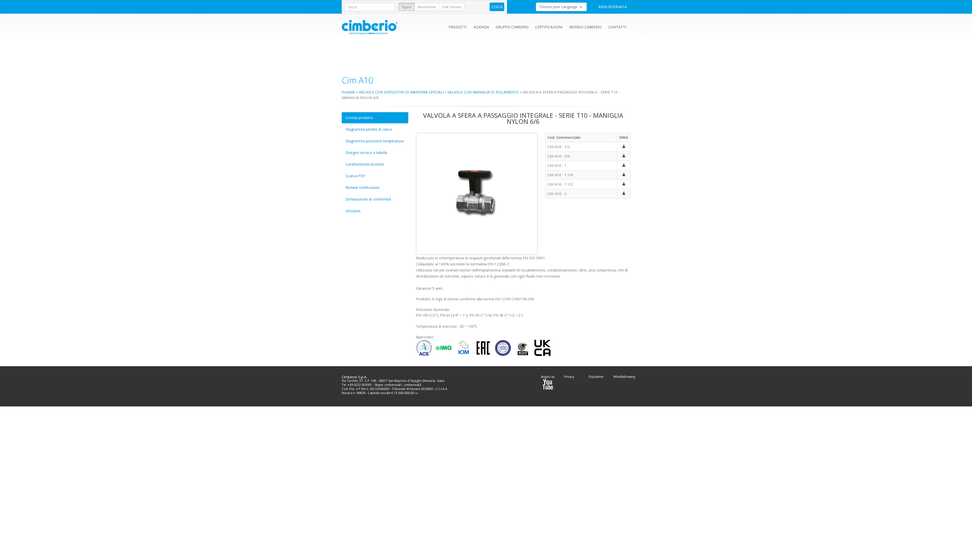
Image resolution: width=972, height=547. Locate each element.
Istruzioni (353, 210)
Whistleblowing (624, 377)
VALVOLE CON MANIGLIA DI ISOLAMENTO (483, 92)
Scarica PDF (355, 175)
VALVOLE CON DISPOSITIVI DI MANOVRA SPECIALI (401, 92)
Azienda (481, 27)
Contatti (617, 27)
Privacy (569, 377)
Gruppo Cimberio (512, 27)
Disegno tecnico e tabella (366, 152)
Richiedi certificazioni (362, 187)
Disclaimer (596, 377)
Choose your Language (558, 6)
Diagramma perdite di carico (369, 129)
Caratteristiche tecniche (365, 164)
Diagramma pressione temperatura (374, 141)
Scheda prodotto (359, 117)
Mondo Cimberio (585, 27)
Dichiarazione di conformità (368, 199)
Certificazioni (548, 27)
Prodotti (458, 27)
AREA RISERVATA (612, 6)
